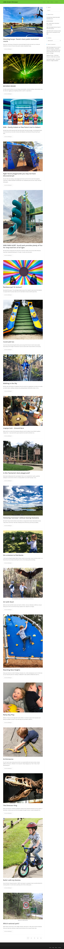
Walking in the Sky (10, 383)
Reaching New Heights (11, 670)
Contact (59, 947)
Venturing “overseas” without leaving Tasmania (21, 518)
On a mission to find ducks (13, 555)
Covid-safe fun (8, 342)
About (56, 947)
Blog (53, 947)
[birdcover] (23, 583)
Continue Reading (7, 49)
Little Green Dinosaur (10, 2)
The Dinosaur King (10, 805)
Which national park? (11, 923)
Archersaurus (8, 759)
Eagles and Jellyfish (54, 60)
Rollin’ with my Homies (12, 880)
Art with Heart (8, 602)
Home (50, 947)
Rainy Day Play (8, 715)
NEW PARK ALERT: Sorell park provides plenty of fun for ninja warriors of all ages (22, 246)
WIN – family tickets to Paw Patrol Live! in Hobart (21, 127)
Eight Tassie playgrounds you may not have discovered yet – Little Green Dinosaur (54, 49)
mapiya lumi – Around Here (13, 428)
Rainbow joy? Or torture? (12, 287)
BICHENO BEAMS (9, 86)
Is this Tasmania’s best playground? (16, 473)
